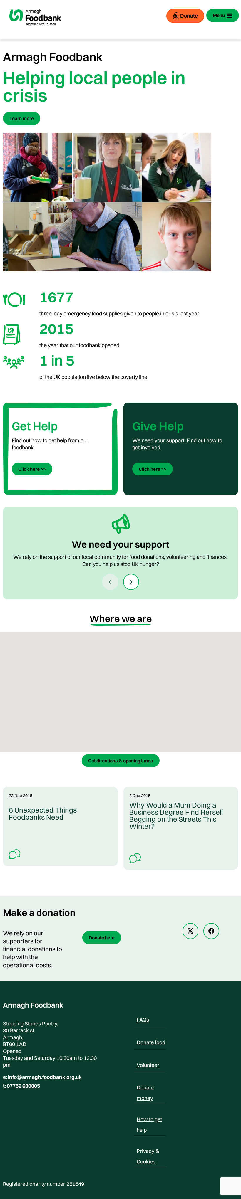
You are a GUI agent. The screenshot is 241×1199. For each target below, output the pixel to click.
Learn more (21, 118)
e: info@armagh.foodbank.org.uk (42, 1077)
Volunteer (148, 1065)
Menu (219, 15)
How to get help (149, 1120)
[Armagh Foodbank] (35, 30)
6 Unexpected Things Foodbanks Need (43, 813)
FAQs (143, 1019)
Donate (189, 15)
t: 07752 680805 (21, 1086)
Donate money (145, 1088)
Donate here (102, 938)
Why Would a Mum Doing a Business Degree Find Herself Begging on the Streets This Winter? (176, 815)
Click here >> (32, 469)
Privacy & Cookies (148, 1152)
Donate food (151, 1042)
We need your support (120, 544)
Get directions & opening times (120, 761)
